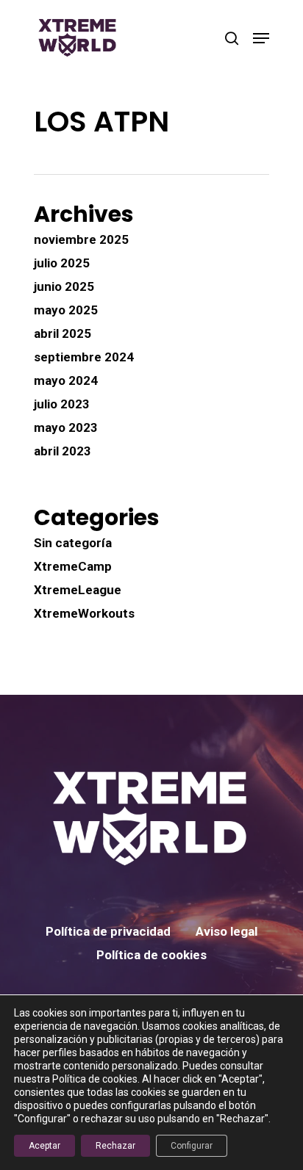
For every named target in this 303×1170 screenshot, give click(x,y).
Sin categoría (73, 542)
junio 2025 (64, 286)
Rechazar (115, 1146)
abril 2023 (62, 451)
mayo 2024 (66, 380)
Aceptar (44, 1146)
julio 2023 (62, 404)
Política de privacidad (108, 931)
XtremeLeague (77, 589)
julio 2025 (62, 263)
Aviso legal (226, 931)
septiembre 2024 (84, 357)
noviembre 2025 (81, 239)
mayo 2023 (66, 427)
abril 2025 (62, 333)
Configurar (192, 1146)
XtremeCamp (73, 566)
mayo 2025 (66, 310)
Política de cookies (151, 954)
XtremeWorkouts (84, 613)
